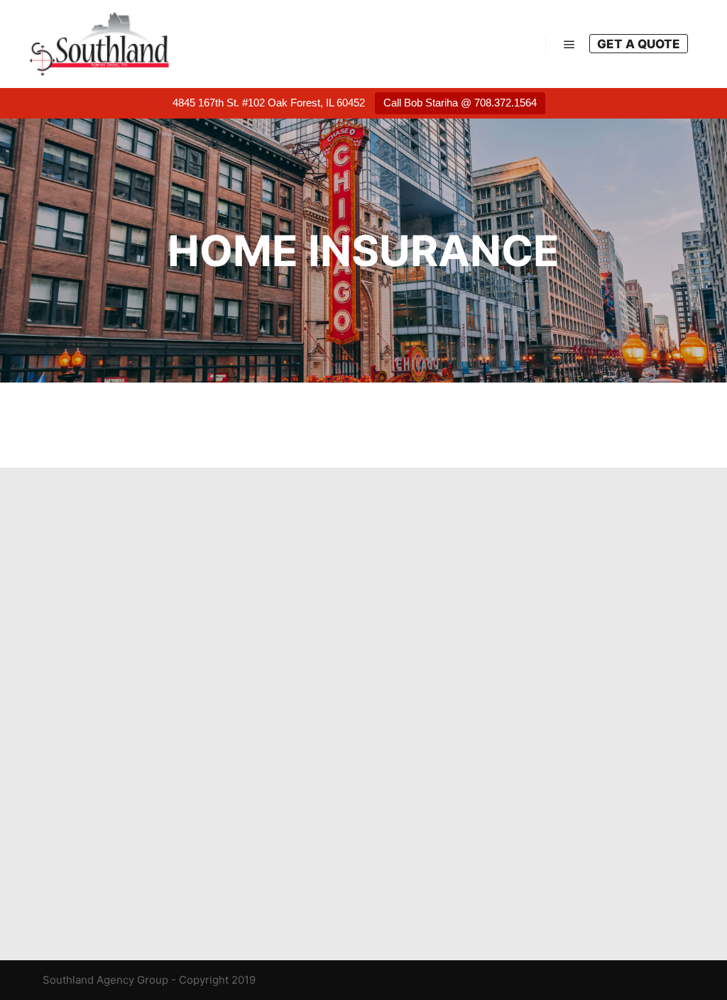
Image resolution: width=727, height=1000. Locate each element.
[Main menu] (569, 44)
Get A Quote (638, 44)
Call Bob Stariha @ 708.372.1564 (460, 103)
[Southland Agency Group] (99, 44)
